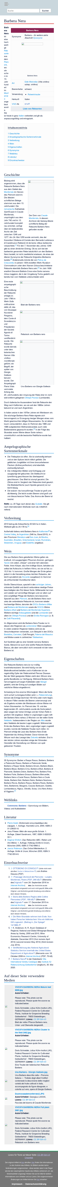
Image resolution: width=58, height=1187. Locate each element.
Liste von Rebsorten (32, 108)
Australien (8, 539)
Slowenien (8, 542)
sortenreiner (31, 625)
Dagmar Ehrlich (14, 839)
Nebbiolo (8, 720)
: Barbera (16, 805)
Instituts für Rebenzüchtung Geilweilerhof (31, 963)
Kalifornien (43, 531)
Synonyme (37, 37)
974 (26, 103)
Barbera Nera (19, 958)
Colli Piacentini (13, 618)
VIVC (14, 103)
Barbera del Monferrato (18, 607)
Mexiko (44, 537)
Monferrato (6, 96)
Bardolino (8, 634)
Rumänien (45, 539)
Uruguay (18, 542)
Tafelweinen (38, 637)
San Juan (34, 537)
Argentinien (24, 534)
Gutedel (38, 503)
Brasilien (17, 539)
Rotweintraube (34, 94)
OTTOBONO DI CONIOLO (25, 868)
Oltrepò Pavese (32, 397)
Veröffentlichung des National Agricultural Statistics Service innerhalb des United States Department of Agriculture (31, 950)
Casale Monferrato (38, 216)
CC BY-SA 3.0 (28, 1099)
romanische (9, 208)
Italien (21, 115)
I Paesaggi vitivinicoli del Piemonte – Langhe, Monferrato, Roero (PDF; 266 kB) (31, 878)
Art (13, 83)
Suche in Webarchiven (26, 871)
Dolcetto (34, 737)
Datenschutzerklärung (35, 1183)
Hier (33, 1162)
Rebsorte (6, 52)
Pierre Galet (12, 822)
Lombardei (43, 612)
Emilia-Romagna (41, 615)
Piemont (6, 63)
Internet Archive (18, 885)
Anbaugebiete (25, 612)
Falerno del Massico (44, 634)
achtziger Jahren (43, 584)
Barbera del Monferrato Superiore (35, 609)
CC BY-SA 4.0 (40, 1019)
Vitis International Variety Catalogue (28, 960)
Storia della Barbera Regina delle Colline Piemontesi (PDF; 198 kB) (29, 898)
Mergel (43, 681)
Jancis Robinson (14, 848)
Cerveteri (17, 634)
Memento (47, 879)
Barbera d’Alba (45, 604)
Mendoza (21, 537)
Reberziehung (45, 694)
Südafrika (30, 542)
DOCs (35, 604)
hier (22, 1162)
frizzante (26, 576)
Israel (37, 539)
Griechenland (28, 539)
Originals (18, 882)
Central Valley (10, 534)
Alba (43, 720)
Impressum (17, 1183)
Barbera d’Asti (10, 609)
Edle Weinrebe (31, 81)
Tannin (7, 562)
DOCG (40, 607)
